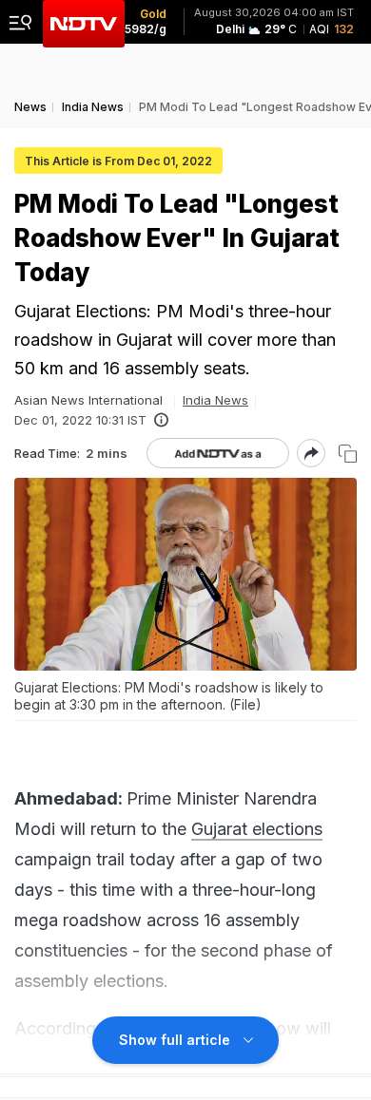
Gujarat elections (256, 829)
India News (215, 400)
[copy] (348, 454)
